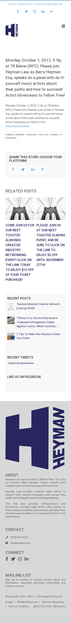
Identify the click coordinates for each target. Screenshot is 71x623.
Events (54, 134)
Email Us (61, 606)
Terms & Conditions (18, 606)
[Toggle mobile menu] (64, 26)
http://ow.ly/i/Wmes (17, 126)
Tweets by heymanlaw (20, 363)
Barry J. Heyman (16, 134)
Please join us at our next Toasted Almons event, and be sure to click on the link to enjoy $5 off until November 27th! (51, 208)
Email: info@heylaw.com (49, 3)
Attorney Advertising (53, 601)
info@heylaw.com (20, 542)
